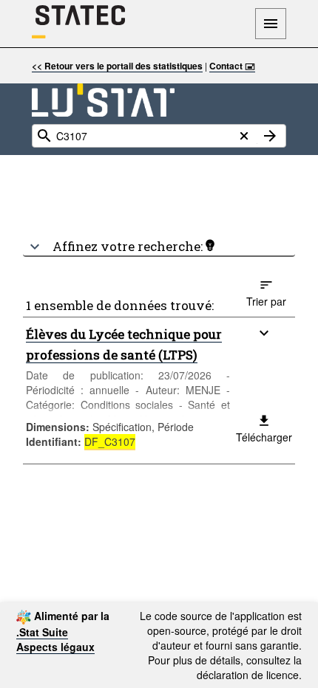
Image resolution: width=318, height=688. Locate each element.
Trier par (266, 301)
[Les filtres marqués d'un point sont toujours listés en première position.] (210, 245)
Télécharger (264, 437)
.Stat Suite (42, 632)
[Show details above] (264, 332)
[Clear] (244, 136)
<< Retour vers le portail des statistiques (117, 65)
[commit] (270, 135)
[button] (159, 240)
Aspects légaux (55, 646)
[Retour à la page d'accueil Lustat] (103, 100)
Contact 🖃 (232, 65)
